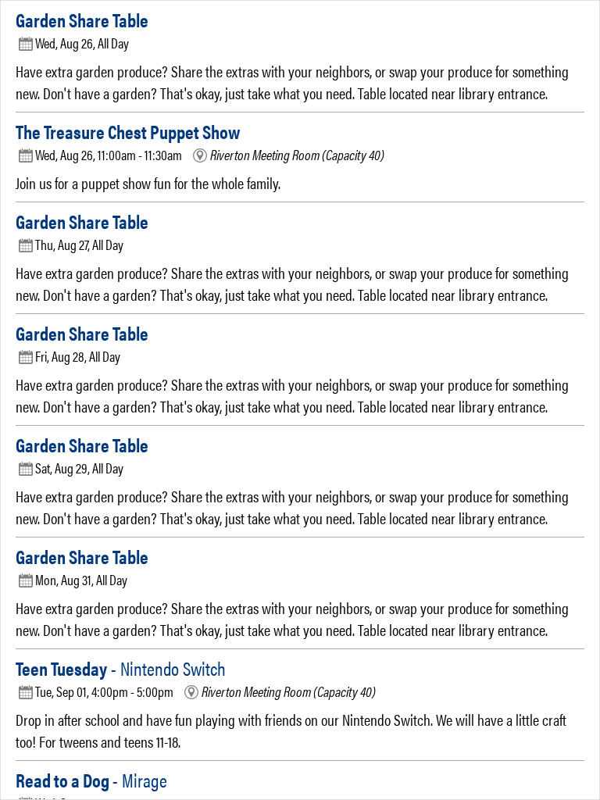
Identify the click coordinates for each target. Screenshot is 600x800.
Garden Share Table (82, 19)
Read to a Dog (91, 779)
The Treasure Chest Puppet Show (128, 131)
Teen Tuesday (121, 668)
